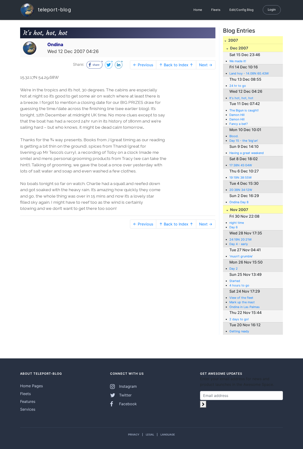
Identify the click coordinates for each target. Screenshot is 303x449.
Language (167, 434)
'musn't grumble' (241, 256)
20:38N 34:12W (240, 190)
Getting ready (239, 331)
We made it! (237, 61)
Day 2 (233, 268)
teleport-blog (53, 9)
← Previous (143, 64)
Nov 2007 (238, 209)
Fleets (215, 10)
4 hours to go (239, 285)
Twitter (125, 395)
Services (27, 409)
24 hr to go (237, 86)
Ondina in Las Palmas (244, 307)
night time (236, 222)
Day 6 (233, 227)
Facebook (127, 403)
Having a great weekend (246, 153)
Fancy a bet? (238, 124)
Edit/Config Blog (241, 10)
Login (272, 9)
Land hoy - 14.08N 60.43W (249, 73)
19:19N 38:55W (240, 177)
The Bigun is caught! (244, 110)
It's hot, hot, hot (241, 98)
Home (197, 10)
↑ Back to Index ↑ (176, 64)
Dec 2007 (238, 48)
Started (234, 281)
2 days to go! (239, 319)
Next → (205, 64)
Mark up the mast (242, 302)
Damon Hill (237, 115)
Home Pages (31, 385)
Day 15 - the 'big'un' (243, 140)
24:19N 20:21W (240, 239)
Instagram (127, 386)
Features (27, 401)
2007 (232, 40)
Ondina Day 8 (239, 202)
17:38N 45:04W (240, 165)
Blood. (234, 136)
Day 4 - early (238, 244)
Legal (150, 434)
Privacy (133, 434)
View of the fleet (241, 297)
